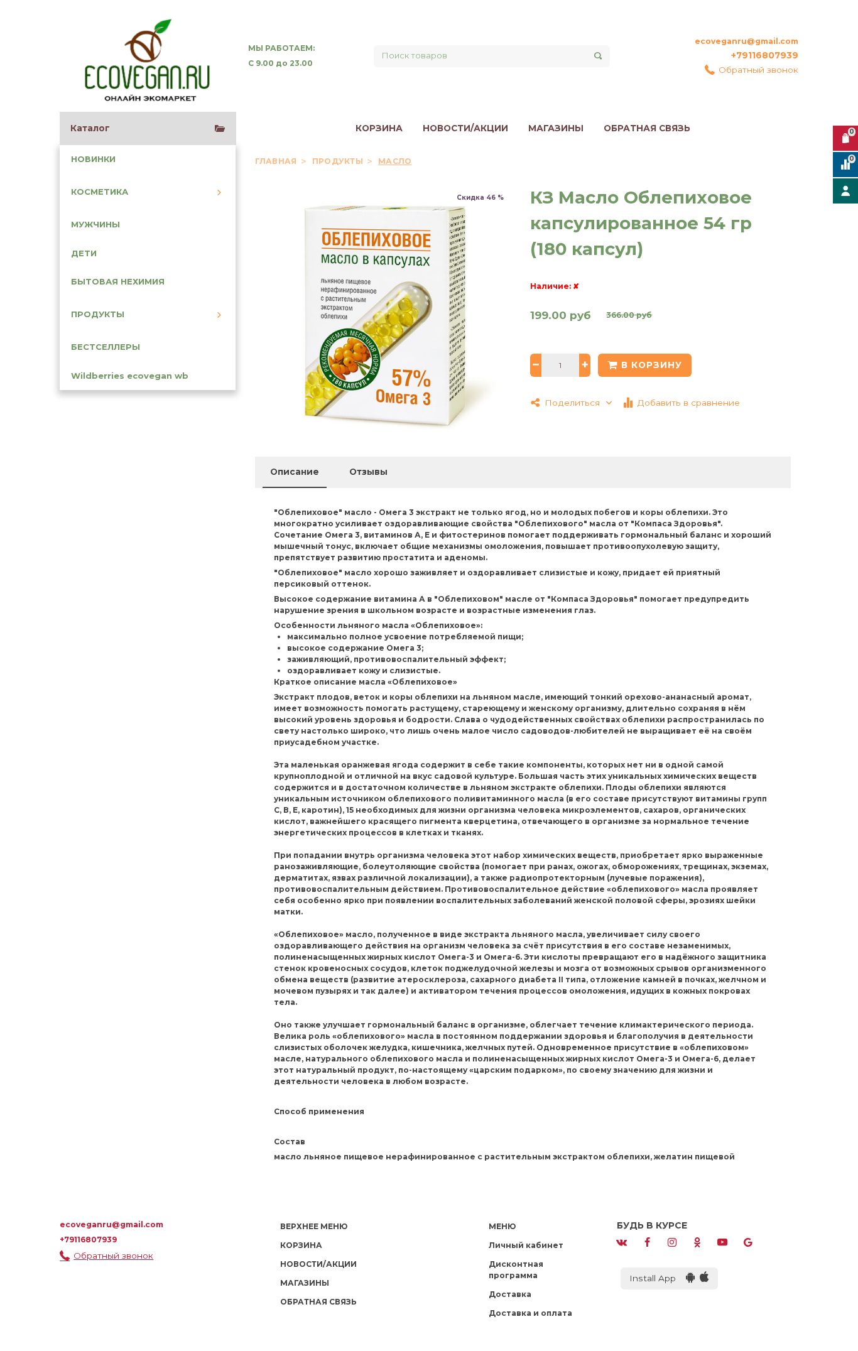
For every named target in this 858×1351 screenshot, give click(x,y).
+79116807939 (764, 55)
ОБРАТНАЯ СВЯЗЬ (647, 128)
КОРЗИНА (379, 128)
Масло (394, 161)
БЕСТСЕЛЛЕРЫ (105, 347)
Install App (657, 1278)
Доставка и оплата (530, 1313)
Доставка (510, 1294)
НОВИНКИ (93, 159)
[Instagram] (672, 1241)
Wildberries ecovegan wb (129, 376)
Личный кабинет (526, 1245)
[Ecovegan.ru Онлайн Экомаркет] (146, 56)
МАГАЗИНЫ (556, 128)
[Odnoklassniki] (697, 1241)
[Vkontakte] (622, 1241)
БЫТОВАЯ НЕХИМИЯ (118, 281)
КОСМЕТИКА (99, 192)
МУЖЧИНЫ (95, 224)
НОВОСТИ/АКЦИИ (465, 128)
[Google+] (748, 1241)
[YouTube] (722, 1241)
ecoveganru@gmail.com (746, 41)
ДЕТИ (84, 253)
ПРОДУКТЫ (97, 314)
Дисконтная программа (516, 1269)
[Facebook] (647, 1241)
